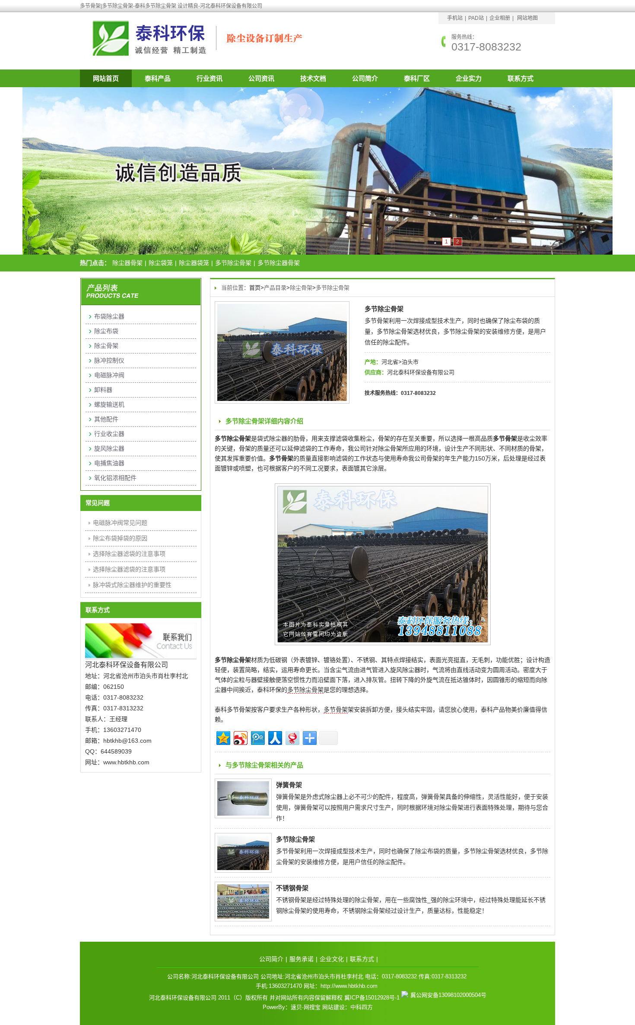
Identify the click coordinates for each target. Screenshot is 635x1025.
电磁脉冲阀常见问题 (120, 522)
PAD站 (476, 18)
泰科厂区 (417, 78)
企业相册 (499, 18)
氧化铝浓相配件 (115, 477)
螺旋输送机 (109, 404)
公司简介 (365, 78)
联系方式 (520, 78)
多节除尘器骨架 (278, 262)
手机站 (455, 18)
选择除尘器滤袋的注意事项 (129, 553)
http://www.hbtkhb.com (349, 986)
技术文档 (313, 78)
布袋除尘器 (109, 316)
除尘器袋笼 (194, 262)
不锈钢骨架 (292, 888)
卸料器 (103, 389)
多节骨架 (336, 709)
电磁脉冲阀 (109, 375)
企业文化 (332, 959)
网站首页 (106, 78)
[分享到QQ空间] (223, 737)
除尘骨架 (301, 287)
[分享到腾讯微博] (257, 737)
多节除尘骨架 (233, 262)
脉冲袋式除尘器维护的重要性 (132, 584)
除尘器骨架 (127, 262)
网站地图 (527, 18)
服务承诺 (301, 959)
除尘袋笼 (161, 262)
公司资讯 (261, 78)
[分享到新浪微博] (240, 737)
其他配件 (106, 419)
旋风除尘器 (109, 448)
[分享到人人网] (275, 737)
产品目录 (275, 287)
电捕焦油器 (109, 463)
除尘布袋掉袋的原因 (120, 538)
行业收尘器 (109, 433)
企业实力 (469, 78)
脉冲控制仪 (109, 360)
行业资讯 (209, 78)
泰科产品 (158, 78)
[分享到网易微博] (292, 737)
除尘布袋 (106, 331)
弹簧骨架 (289, 784)
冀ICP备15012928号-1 (372, 997)
